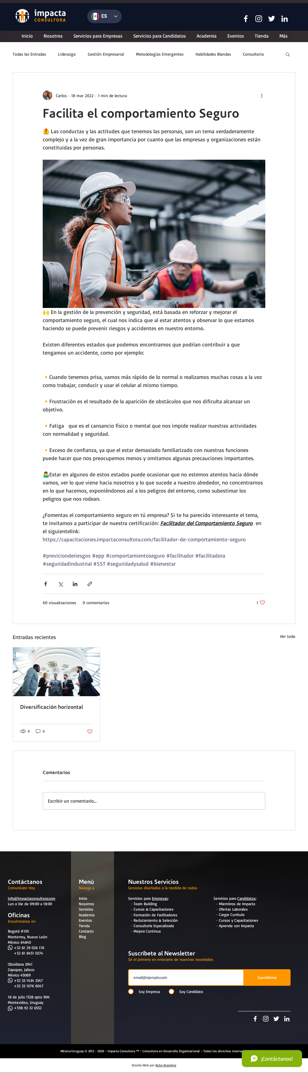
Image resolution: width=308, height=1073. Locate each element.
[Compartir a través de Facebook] (45, 584)
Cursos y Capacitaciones (238, 920)
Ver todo (287, 636)
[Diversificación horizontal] (56, 671)
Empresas (160, 898)
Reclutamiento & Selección (156, 920)
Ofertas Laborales (233, 909)
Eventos (85, 920)
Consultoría (253, 54)
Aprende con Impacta (236, 925)
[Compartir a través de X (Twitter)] (60, 584)
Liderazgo (67, 54)
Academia (86, 914)
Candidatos (246, 898)
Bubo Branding (166, 1065)
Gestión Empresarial (106, 54)
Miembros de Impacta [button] (237, 903)
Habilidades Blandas (213, 54)
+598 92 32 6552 (28, 1007)
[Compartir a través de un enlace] (90, 584)
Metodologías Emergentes (159, 54)
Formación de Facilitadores (155, 914)
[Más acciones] (261, 95)
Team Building (145, 903)
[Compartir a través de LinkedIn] (75, 584)
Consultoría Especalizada (154, 925)
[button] (245, 18)
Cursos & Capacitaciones (154, 909)
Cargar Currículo (232, 914)
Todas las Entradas (29, 54)
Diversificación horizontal (51, 707)
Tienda (84, 925)
